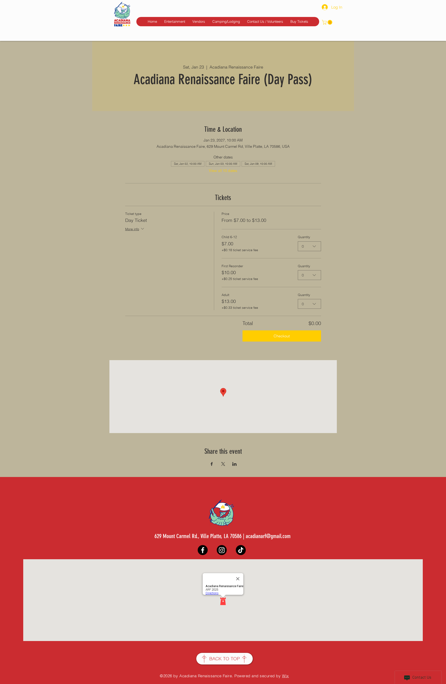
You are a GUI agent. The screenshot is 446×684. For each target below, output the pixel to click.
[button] (327, 22)
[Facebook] (203, 550)
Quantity (304, 237)
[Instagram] (222, 550)
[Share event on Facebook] (212, 464)
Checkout (282, 336)
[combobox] (309, 246)
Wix (285, 675)
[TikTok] (241, 550)
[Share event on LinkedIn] (234, 464)
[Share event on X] (223, 464)
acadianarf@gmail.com (268, 536)
